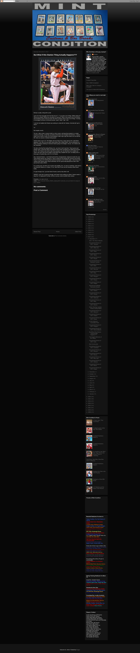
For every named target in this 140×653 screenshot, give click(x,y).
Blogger (78, 649)
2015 (89, 398)
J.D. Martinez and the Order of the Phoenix (98, 487)
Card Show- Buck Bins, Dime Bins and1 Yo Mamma (95, 460)
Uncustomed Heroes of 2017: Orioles (95, 293)
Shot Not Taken (92, 145)
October (92, 374)
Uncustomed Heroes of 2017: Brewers (95, 350)
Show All (104, 209)
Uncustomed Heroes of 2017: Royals (95, 258)
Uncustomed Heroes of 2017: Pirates (95, 279)
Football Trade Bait (91, 80)
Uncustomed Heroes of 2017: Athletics (95, 361)
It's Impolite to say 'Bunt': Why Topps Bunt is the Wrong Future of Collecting (99, 453)
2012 (89, 405)
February (92, 391)
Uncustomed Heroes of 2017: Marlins (95, 304)
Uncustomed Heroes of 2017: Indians (95, 315)
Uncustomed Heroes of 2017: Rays (95, 272)
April (91, 387)
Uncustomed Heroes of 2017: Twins (95, 250)
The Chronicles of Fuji (94, 188)
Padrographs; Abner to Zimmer (96, 134)
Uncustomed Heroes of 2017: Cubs (95, 341)
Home (58, 231)
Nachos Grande (92, 176)
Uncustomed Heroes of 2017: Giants (95, 318)
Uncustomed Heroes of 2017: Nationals (95, 297)
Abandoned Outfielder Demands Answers (94, 286)
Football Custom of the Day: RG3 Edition (99, 428)
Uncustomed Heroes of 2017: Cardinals (95, 347)
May (91, 385)
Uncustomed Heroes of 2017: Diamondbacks (95, 329)
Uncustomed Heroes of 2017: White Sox (95, 247)
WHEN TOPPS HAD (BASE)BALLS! (93, 153)
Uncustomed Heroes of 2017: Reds (95, 265)
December (92, 238)
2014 (89, 401)
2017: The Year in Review (95, 240)
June (91, 382)
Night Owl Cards (92, 99)
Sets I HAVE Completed (92, 83)
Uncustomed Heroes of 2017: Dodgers (95, 325)
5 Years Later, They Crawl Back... (98, 421)
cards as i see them (93, 165)
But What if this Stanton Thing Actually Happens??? (95, 333)
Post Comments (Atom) (60, 235)
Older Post (78, 231)
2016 (89, 396)
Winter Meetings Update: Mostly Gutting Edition (95, 307)
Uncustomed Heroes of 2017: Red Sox (95, 268)
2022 (89, 225)
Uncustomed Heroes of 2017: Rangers (95, 275)
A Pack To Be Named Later (95, 199)
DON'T (38, 180)
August (91, 378)
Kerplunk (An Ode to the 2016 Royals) (99, 472)
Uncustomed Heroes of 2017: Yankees (95, 243)
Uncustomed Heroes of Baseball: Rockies (95, 261)
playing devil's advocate (59, 180)
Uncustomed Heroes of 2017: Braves (95, 354)
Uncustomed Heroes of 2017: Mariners (95, 311)
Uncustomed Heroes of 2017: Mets (95, 300)
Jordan (96, 54)
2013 (89, 403)
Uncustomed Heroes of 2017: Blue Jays (95, 357)
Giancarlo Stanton (45, 180)
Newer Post (37, 231)
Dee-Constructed (93, 344)
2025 (89, 219)
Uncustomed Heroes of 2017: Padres (95, 290)
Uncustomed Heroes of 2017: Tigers (95, 254)
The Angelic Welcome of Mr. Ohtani (95, 337)
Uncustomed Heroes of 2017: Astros (95, 364)
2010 (89, 410)
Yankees (38, 182)
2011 (89, 407)
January (92, 394)
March (91, 389)
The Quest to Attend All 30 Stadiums (95, 89)
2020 (89, 230)
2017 (89, 236)
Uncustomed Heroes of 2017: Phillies (95, 282)
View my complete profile (92, 72)
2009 (89, 412)
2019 (89, 232)
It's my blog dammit (99, 100)
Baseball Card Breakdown (95, 123)
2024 (89, 221)
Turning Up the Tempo (99, 113)
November (92, 371)
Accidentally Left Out (99, 189)
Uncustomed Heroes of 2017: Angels (95, 368)
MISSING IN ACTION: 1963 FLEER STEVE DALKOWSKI (99, 157)
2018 (89, 234)
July (91, 380)
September (93, 376)
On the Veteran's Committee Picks (94, 322)
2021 (89, 228)
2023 (89, 223)
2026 (89, 217)
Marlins (52, 180)
